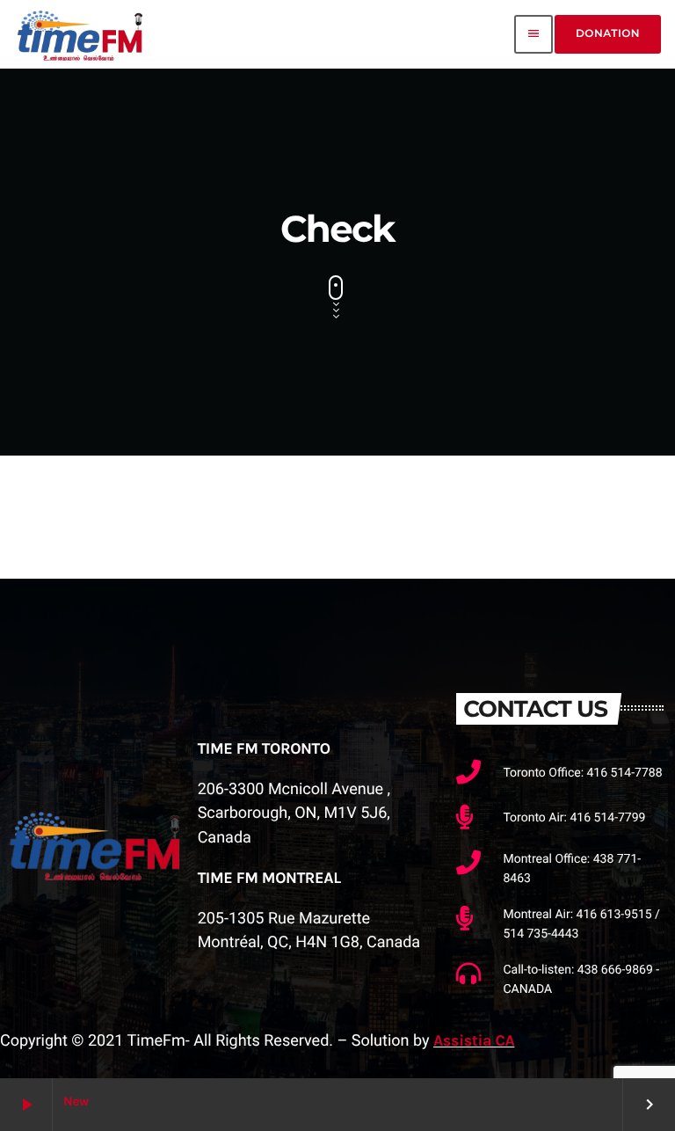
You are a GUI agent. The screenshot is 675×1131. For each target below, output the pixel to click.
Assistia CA (473, 1040)
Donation (608, 33)
